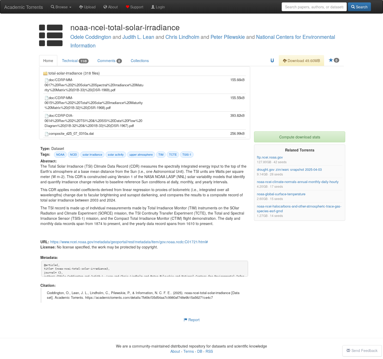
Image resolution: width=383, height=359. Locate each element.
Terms (188, 351)
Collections (140, 60)
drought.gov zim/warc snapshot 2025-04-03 (289, 169)
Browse (61, 6)
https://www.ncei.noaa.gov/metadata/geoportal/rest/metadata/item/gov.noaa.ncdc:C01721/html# (129, 241)
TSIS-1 (186, 154)
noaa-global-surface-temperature (281, 193)
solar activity (116, 154)
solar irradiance (92, 154)
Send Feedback (364, 350)
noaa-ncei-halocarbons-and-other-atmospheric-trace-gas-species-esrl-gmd (299, 208)
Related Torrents (299, 150)
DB (199, 351)
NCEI (73, 154)
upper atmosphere (141, 154)
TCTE (173, 154)
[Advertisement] (299, 98)
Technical (74, 60)
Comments (108, 60)
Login (160, 6)
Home (48, 60)
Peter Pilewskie (228, 36)
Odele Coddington (90, 36)
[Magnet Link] (272, 60)
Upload (89, 6)
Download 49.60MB (303, 60)
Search (361, 6)
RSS (209, 351)
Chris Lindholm (182, 36)
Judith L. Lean (138, 36)
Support (136, 6)
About (112, 6)
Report (193, 319)
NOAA (60, 154)
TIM (160, 154)
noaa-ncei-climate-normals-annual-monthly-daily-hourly (298, 181)
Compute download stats (299, 136)
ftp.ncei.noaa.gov (270, 157)
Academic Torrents (23, 6)
